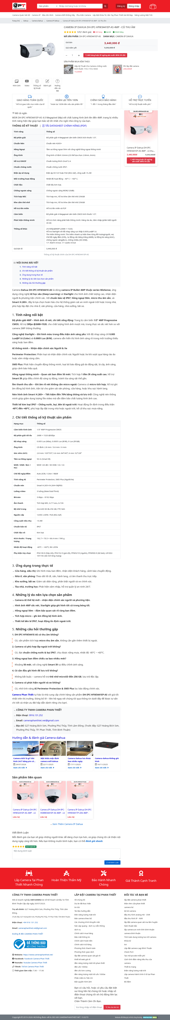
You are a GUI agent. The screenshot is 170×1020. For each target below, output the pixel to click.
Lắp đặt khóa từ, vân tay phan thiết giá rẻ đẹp (113, 15)
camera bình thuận (132, 933)
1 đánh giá (86, 32)
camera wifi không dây (65, 15)
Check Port (128, 952)
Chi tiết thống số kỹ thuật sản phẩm (37, 270)
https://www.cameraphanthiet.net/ (38, 954)
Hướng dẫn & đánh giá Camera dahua (38, 738)
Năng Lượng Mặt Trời (143, 15)
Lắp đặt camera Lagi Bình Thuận (138, 948)
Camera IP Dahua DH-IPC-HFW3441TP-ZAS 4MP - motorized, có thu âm (80, 811)
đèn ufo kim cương (82, 970)
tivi (125, 944)
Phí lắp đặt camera (131, 66)
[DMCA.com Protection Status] (150, 1017)
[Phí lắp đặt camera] (117, 69)
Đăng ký (121, 6)
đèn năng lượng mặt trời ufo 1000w (89, 974)
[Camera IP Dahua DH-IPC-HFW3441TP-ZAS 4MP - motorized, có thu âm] (80, 794)
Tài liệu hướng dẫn (82, 911)
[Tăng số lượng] (79, 55)
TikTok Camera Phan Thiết (33, 966)
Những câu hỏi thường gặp (33, 283)
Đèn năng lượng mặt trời (85, 914)
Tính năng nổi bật (29, 266)
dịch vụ (77, 929)
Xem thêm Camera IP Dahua (68, 824)
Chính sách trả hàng (82, 944)
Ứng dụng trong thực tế (32, 275)
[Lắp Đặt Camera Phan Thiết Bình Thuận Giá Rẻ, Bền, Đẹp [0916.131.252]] (19, 6)
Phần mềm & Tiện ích (83, 978)
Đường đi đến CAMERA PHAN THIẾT (27, 934)
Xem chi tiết (19, 767)
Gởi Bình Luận (113, 862)
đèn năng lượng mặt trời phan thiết (89, 963)
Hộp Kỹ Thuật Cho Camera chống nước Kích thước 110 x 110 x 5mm (90, 67)
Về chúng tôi (79, 900)
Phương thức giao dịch (84, 952)
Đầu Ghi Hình (47, 15)
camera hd (128, 907)
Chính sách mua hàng (83, 933)
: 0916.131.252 (106, 55)
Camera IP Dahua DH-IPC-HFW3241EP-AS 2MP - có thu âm (25, 811)
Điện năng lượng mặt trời (135, 970)
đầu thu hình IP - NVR (133, 918)
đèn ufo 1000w (80, 967)
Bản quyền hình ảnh (83, 981)
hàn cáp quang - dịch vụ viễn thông (89, 926)
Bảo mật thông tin (82, 937)
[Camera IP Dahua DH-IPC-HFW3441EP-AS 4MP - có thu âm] (141, 127)
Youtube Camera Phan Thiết (35, 962)
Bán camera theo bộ (83, 918)
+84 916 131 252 (30, 922)
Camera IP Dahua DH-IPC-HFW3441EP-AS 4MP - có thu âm (99, 27)
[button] (16, 50)
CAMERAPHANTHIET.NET (70, 1017)
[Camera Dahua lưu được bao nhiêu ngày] (80, 748)
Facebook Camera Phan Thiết (36, 958)
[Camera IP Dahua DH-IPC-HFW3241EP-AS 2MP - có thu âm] (25, 794)
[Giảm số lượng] (66, 55)
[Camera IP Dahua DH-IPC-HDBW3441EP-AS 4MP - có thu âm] (53, 794)
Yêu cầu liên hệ (113, 1007)
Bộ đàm (127, 981)
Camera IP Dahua (124, 36)
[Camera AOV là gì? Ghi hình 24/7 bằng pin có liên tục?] (25, 748)
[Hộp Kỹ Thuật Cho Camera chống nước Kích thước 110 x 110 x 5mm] (68, 69)
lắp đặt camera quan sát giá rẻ (87, 955)
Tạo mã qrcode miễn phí (134, 955)
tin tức (77, 907)
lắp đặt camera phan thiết (135, 900)
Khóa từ (127, 940)
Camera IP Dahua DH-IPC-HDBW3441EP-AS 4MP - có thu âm (52, 811)
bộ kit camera (130, 911)
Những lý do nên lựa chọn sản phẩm (38, 278)
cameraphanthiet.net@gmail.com (41, 720)
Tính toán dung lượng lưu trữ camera (140, 937)
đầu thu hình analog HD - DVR (137, 914)
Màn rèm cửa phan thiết (134, 903)
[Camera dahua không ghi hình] (107, 745)
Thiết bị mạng (130, 967)
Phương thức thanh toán (84, 948)
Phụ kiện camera (84, 15)
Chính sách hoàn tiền (83, 940)
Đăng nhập (134, 6)
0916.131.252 (36, 715)
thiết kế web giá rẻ (82, 959)
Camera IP (36, 15)
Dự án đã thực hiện (82, 903)
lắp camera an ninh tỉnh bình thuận (139, 929)
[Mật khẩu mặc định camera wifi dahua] (53, 748)
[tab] (16, 81)
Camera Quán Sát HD (21, 15)
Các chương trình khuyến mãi (87, 922)
